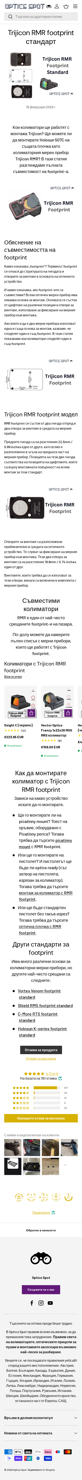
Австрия (66, 1365)
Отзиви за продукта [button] (41, 1050)
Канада (41, 1370)
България (26, 1370)
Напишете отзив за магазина (41, 1118)
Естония (14, 1375)
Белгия (11, 1370)
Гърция (12, 1380)
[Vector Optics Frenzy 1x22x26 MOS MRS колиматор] (57, 702)
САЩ (62, 1401)
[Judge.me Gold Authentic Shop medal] (31, 1197)
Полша (15, 1391)
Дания (70, 1370)
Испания (64, 1391)
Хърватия (55, 1370)
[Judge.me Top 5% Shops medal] (68, 1197)
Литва (11, 1386)
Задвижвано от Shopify (41, 1469)
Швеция (12, 1396)
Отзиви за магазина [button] (41, 1058)
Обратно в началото (41, 1230)
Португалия (31, 1391)
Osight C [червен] (18, 725)
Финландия (32, 1375)
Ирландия (41, 1380)
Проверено (41, 1213)
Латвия (69, 1380)
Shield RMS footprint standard (45, 1005)
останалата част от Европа (36, 1401)
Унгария (25, 1380)
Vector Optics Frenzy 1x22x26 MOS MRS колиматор (56, 730)
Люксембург (26, 1386)
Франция (49, 1375)
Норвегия (67, 1386)
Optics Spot (19, 1469)
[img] (41, 1073)
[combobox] (41, 16)
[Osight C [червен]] (20, 702)
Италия (56, 1380)
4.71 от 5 (52, 1074)
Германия (65, 1375)
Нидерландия (48, 1386)
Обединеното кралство (57, 1396)
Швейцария (29, 1396)
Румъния (49, 1391)
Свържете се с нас (41, 1289)
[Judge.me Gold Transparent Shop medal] (44, 1197)
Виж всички (13, 677)
